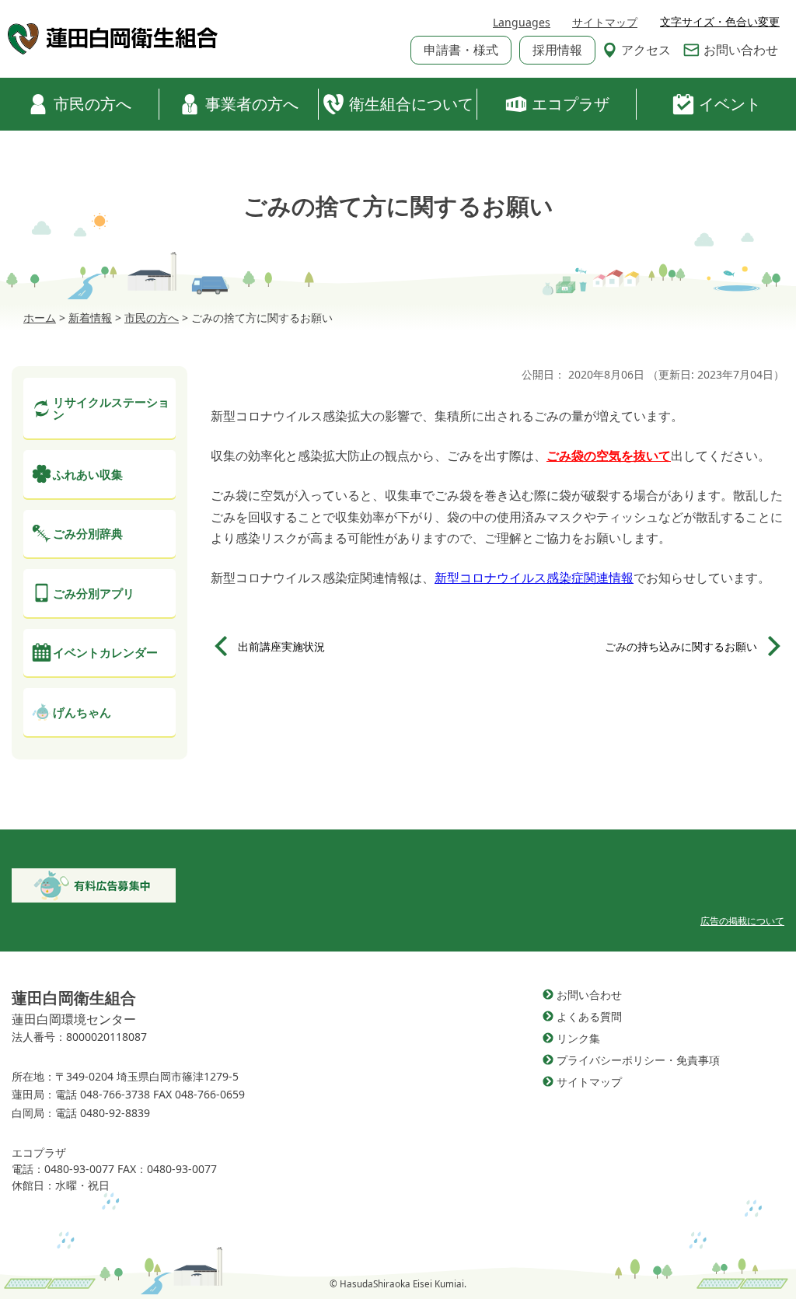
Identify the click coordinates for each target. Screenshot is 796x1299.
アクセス (646, 49)
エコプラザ (570, 103)
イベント (730, 103)
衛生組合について (411, 103)
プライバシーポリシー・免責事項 (638, 1060)
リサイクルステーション (111, 408)
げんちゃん (82, 712)
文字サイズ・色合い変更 (720, 22)
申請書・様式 (461, 49)
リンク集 (578, 1038)
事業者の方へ (251, 103)
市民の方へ (92, 103)
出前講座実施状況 (281, 646)
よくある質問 (589, 1016)
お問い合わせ (740, 49)
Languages (521, 22)
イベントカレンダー (105, 652)
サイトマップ (604, 22)
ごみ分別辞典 (88, 533)
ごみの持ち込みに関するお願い (681, 646)
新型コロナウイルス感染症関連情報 (534, 577)
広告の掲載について (742, 920)
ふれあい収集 (88, 474)
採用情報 (557, 49)
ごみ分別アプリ (93, 593)
